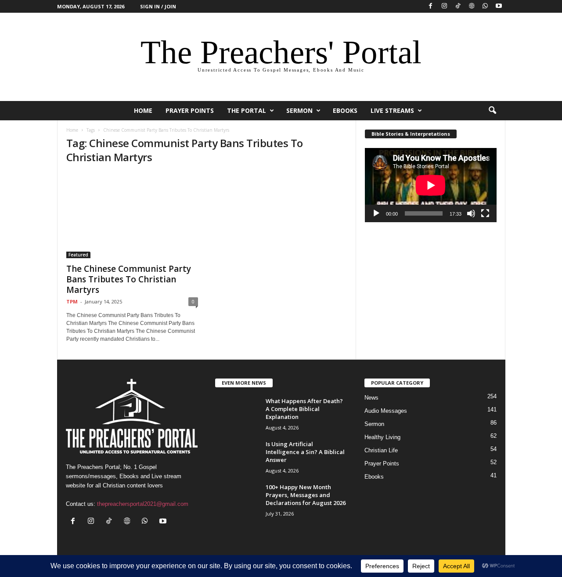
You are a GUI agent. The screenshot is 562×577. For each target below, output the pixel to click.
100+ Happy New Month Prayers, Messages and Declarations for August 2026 (306, 495)
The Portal (246, 110)
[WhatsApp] (485, 6)
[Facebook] (430, 6)
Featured (78, 255)
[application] (431, 185)
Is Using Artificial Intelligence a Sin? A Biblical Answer (305, 452)
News (371, 397)
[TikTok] (458, 6)
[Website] (471, 6)
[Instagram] (444, 6)
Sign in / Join (158, 6)
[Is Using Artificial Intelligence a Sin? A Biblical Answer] (237, 456)
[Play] (376, 213)
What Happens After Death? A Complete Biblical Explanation (304, 409)
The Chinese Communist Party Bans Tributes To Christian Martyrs (128, 279)
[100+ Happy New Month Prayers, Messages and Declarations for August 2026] (237, 499)
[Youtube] (499, 6)
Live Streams (392, 110)
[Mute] (471, 213)
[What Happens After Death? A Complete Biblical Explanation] (237, 413)
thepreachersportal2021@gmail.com (142, 504)
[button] (492, 110)
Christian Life (381, 450)
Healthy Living (382, 437)
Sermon (299, 110)
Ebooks (345, 110)
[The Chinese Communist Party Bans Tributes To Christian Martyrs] (132, 215)
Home (72, 130)
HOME (143, 110)
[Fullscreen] (485, 213)
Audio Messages (385, 411)
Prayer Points (190, 110)
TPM (72, 301)
